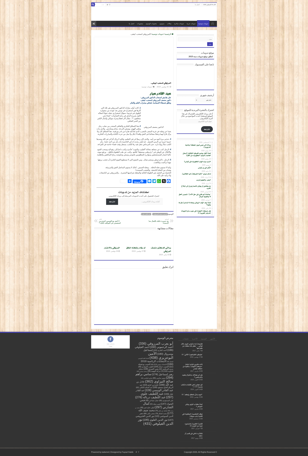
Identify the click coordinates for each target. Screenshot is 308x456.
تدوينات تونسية (203, 24)
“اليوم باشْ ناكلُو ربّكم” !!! (192, 394)
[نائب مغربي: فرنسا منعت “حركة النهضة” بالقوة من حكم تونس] (210, 367)
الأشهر (212, 339)
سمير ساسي (159, 378)
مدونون (161, 24)
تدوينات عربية (191, 24)
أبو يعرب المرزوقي (156, 343)
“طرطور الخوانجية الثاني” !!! (192, 354)
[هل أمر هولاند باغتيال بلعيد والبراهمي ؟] (210, 378)
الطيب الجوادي (145, 367)
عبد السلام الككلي (144, 387)
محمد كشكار (161, 413)
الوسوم (204, 339)
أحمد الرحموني (161, 346)
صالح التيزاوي (159, 381)
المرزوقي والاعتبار (112, 247)
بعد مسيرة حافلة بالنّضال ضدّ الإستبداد (159, 221)
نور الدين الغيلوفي (155, 421)
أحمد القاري (160, 350)
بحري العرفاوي (166, 369)
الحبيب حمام (161, 367)
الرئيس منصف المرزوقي (160, 214)
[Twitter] (107, 4)
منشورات (140, 24)
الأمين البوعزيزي (160, 355)
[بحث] (93, 4)
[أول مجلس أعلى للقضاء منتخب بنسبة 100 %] (210, 388)
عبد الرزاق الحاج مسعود (156, 386)
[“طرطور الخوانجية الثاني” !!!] (210, 357)
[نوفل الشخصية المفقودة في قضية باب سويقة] (210, 417)
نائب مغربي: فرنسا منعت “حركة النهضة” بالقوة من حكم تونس (192, 366)
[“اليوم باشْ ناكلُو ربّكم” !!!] (210, 397)
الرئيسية (212, 23)
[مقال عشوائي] (93, 23)
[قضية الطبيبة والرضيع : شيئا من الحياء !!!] (210, 427)
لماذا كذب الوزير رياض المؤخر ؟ (193, 405)
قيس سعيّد (155, 404)
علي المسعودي (166, 400)
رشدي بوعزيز (142, 371)
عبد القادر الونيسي (159, 390)
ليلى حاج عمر (147, 408)
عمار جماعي (152, 400)
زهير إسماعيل (162, 374)
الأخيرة (194, 339)
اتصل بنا (197, 4)
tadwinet (105, 452)
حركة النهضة (154, 371)
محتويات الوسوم (151, 24)
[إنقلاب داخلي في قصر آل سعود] (210, 436)
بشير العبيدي (151, 369)
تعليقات (186, 339)
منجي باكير (149, 413)
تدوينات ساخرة (179, 24)
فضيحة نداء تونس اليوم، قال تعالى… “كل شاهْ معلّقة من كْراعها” (191, 346)
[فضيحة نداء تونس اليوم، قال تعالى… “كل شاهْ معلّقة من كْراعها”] (210, 347)
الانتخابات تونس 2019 (159, 364)
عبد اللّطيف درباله (150, 397)
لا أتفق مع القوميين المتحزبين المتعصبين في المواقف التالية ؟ (110, 221)
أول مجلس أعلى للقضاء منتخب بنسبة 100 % (191, 385)
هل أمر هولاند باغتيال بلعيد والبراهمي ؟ (192, 376)
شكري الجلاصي (146, 378)
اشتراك (112, 201)
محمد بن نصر (161, 411)
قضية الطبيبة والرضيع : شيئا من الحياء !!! (193, 424)
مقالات (169, 24)
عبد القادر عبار (160, 93)
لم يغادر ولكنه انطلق (135, 247)
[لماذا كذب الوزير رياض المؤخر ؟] (210, 407)
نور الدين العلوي (155, 419)
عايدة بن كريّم (151, 385)
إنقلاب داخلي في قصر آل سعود (193, 434)
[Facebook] (109, 4)
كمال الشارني (158, 405)
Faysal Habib (127, 452)
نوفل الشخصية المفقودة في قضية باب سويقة (192, 415)
